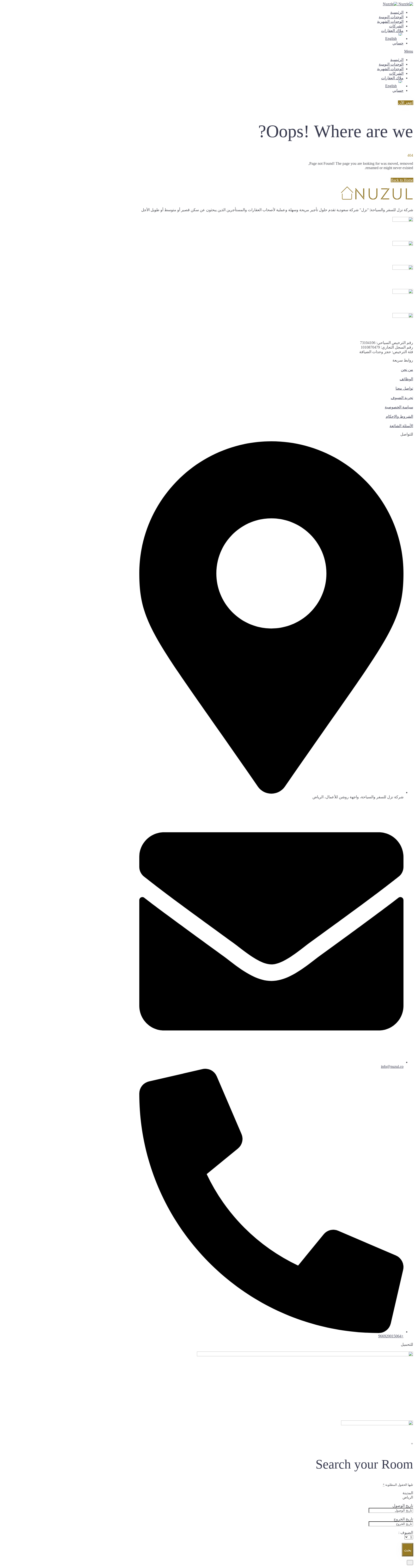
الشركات (396, 26)
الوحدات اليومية (391, 17)
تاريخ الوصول (402, 1506)
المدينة (408, 1493)
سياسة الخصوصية (399, 407)
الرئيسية (396, 12)
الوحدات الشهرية (390, 21)
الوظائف (406, 379)
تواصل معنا (404, 388)
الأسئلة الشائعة (401, 426)
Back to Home (402, 180)
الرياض (408, 1497)
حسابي (397, 43)
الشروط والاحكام (399, 416)
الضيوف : (405, 1532)
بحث (407, 1550)
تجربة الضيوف (402, 398)
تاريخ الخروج (403, 1519)
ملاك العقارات (392, 31)
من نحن (407, 370)
